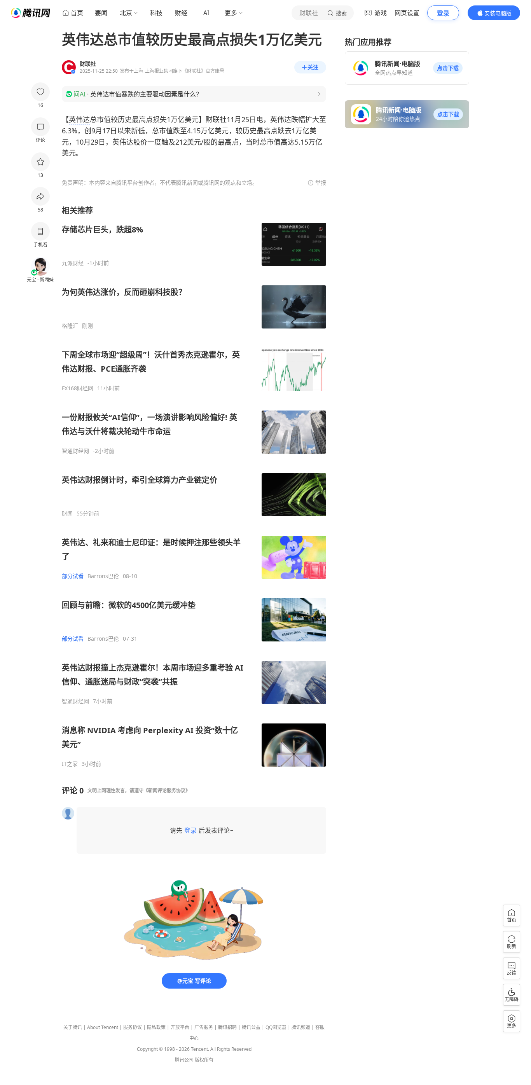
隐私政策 (156, 1027)
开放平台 (180, 1027)
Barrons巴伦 (103, 576)
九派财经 (73, 263)
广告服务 (203, 1027)
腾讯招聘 (227, 1027)
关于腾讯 (72, 1027)
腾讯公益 (251, 1027)
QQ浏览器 (276, 1027)
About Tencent (102, 1027)
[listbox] (194, 486)
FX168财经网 (77, 388)
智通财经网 (75, 451)
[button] (448, 68)
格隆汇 (70, 325)
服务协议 (132, 1027)
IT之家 (70, 764)
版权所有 (204, 1060)
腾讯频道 (301, 1027)
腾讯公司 (184, 1060)
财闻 (67, 513)
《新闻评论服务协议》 (166, 790)
